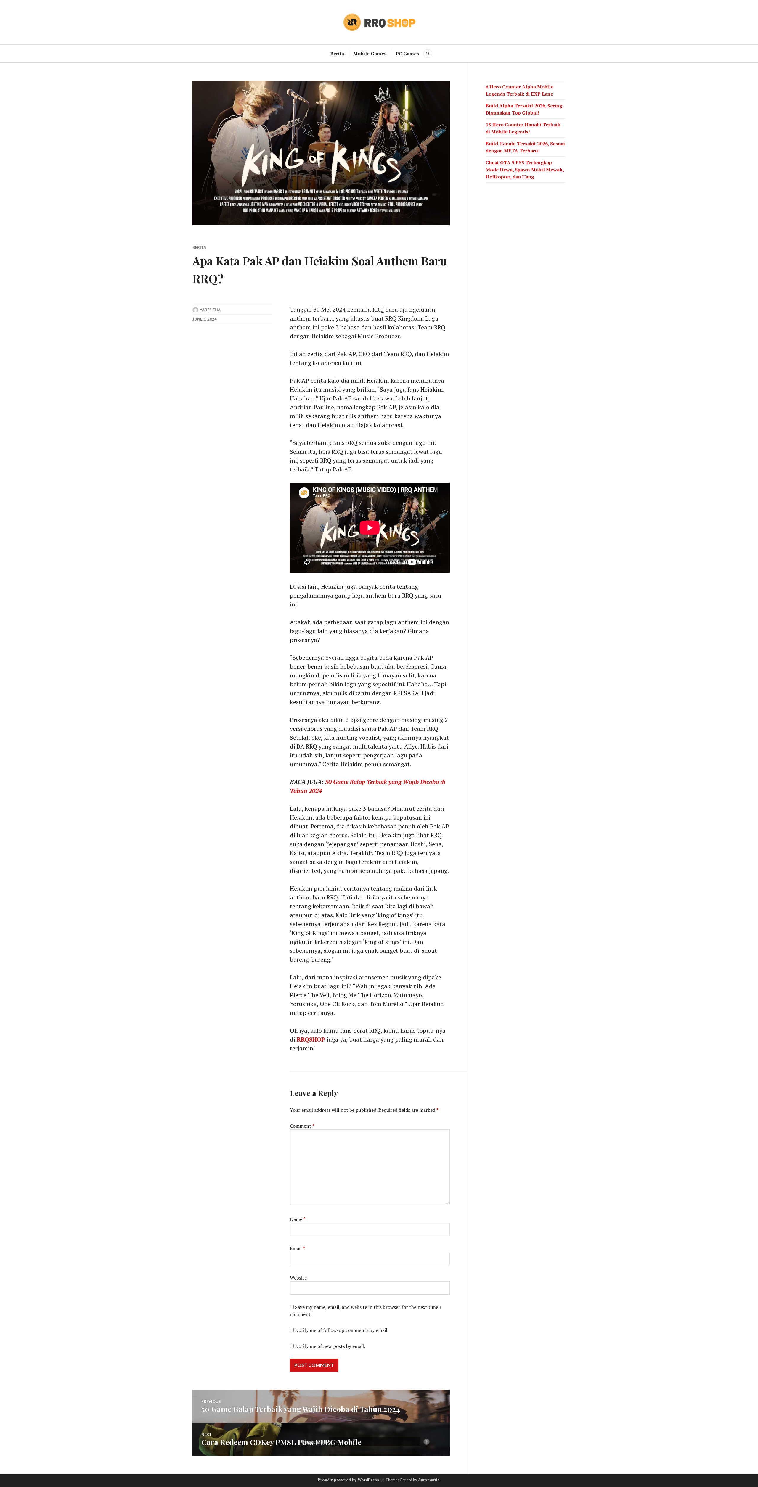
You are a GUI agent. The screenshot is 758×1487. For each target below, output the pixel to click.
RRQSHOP (311, 1039)
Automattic (428, 1480)
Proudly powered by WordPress (348, 1480)
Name (298, 1219)
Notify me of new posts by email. (330, 1346)
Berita (337, 53)
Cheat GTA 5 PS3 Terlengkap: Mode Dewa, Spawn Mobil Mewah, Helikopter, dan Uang (525, 169)
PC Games (407, 53)
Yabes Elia (210, 310)
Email (297, 1248)
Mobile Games (369, 53)
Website (298, 1277)
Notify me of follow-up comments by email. (341, 1330)
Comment (302, 1126)
